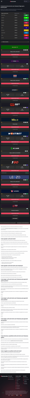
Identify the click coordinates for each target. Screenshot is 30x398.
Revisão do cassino (15, 71)
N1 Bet (17, 383)
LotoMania (2, 25)
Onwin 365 (18, 386)
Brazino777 (18, 377)
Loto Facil (2, 37)
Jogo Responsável (26, 379)
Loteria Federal (3, 32)
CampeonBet (18, 379)
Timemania (2, 17)
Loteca (2, 35)
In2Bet (17, 380)
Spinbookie (18, 388)
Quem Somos (26, 377)
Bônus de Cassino (11, 379)
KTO (17, 382)
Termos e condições (25, 381)
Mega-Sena (2, 20)
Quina (2, 27)
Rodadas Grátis (11, 377)
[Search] (24, 1)
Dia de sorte (2, 30)
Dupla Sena (2, 22)
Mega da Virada (3, 15)
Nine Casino (18, 385)
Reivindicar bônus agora (15, 54)
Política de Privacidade (25, 383)
